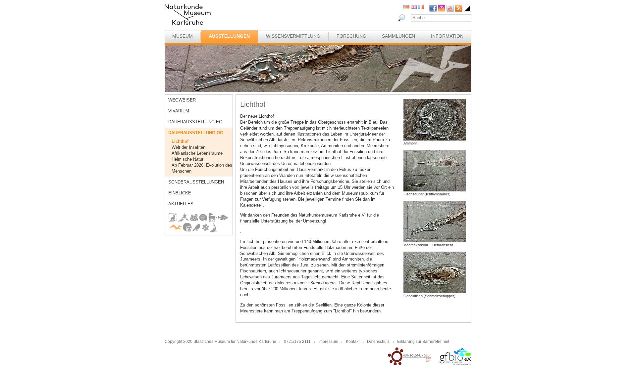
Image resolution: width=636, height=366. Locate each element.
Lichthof (180, 141)
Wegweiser (182, 100)
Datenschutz (378, 342)
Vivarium (178, 110)
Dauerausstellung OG (195, 132)
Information (447, 36)
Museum (182, 36)
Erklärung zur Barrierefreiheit (423, 342)
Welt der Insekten (188, 147)
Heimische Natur (187, 159)
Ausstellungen (229, 36)
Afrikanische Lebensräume (197, 153)
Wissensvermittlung (293, 36)
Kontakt (352, 342)
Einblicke (179, 192)
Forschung (351, 36)
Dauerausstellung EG (195, 121)
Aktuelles (180, 203)
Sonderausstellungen (196, 182)
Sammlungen (398, 36)
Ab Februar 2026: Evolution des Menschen (202, 168)
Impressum (328, 342)
